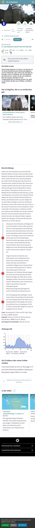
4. (23, 39)
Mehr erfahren (22, 525)
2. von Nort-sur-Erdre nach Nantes (9, 39)
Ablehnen (13, 525)
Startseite (7, 30)
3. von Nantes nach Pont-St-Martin (18, 39)
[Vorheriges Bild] (2, 12)
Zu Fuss (13, 30)
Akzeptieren (5, 525)
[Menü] (33, 2)
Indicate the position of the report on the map (18, 343)
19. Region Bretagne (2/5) (20, 30)
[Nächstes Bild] (32, 12)
